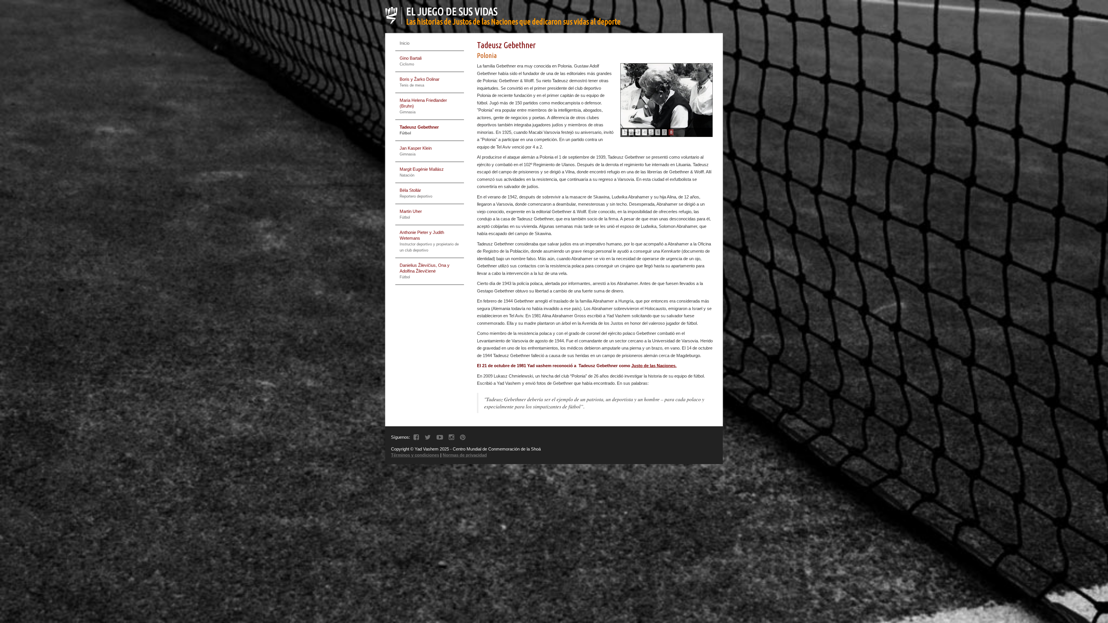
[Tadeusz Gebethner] (666, 100)
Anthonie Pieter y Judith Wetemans (429, 241)
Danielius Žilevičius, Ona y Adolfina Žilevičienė (425, 271)
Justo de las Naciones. (654, 365)
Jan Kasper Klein (416, 151)
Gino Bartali (411, 61)
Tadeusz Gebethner (419, 130)
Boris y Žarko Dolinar (419, 82)
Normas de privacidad (465, 455)
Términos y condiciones (415, 455)
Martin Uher (411, 214)
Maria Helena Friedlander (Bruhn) (423, 106)
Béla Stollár (416, 193)
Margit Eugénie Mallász (422, 172)
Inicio (404, 43)
